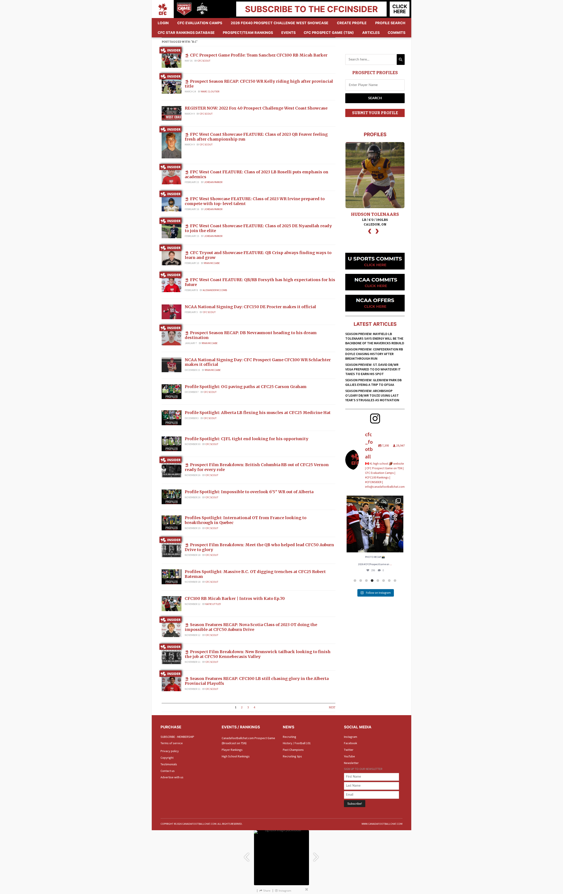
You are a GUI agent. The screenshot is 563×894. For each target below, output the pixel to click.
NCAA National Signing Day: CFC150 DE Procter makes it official (250, 306)
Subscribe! (354, 803)
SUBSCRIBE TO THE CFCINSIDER (311, 9)
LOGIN (163, 23)
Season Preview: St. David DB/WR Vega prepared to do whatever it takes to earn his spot (373, 369)
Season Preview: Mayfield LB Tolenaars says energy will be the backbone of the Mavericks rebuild (374, 338)
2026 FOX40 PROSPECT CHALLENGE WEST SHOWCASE (279, 23)
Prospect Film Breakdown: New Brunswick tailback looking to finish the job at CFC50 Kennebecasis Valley (258, 654)
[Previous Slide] (246, 855)
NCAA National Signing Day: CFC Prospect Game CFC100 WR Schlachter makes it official (258, 362)
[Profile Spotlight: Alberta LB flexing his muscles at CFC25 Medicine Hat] (171, 418)
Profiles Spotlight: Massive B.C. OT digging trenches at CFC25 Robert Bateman (255, 574)
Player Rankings (232, 750)
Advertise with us (172, 777)
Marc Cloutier (210, 91)
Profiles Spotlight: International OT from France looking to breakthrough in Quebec (245, 520)
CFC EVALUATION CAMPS (199, 23)
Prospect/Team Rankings (248, 32)
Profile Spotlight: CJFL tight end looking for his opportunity (246, 438)
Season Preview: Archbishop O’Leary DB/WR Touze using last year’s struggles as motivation (372, 395)
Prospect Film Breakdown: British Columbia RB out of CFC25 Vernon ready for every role (257, 467)
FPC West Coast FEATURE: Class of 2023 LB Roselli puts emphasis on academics (256, 174)
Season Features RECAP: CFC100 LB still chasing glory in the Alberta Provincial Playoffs (257, 681)
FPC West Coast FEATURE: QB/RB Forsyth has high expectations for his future (260, 282)
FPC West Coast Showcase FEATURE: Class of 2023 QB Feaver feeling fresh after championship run (256, 137)
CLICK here (399, 9)
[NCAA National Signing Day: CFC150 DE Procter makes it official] (171, 311)
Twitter (348, 750)
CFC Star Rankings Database (186, 32)
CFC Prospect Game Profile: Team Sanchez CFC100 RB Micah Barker (258, 55)
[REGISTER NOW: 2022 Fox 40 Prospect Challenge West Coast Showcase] (171, 113)
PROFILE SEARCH (390, 23)
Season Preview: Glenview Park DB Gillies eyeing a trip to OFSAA (373, 382)
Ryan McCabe (212, 263)
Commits (396, 32)
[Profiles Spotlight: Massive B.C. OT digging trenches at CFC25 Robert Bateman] (171, 576)
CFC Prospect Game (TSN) (329, 32)
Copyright (167, 758)
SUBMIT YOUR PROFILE (375, 112)
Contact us (168, 771)
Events (288, 32)
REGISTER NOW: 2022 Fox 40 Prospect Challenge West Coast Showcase (256, 108)
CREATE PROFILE (352, 23)
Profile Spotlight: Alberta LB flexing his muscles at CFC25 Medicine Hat (258, 412)
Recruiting (289, 737)
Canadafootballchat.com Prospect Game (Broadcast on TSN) (248, 740)
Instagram (350, 737)
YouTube (349, 756)
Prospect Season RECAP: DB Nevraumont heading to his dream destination (251, 335)
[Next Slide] (316, 855)
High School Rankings (236, 756)
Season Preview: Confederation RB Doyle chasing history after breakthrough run (374, 354)
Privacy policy (170, 751)
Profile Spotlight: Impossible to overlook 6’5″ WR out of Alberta (249, 491)
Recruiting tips (292, 756)
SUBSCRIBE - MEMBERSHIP (177, 737)
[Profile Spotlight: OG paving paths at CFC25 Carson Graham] (171, 391)
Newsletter (351, 763)
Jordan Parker (213, 182)
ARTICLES (371, 32)
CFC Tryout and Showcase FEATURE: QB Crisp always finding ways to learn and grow (258, 255)
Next (332, 707)
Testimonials (169, 764)
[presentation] (369, 230)
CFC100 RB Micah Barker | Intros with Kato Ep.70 (235, 598)
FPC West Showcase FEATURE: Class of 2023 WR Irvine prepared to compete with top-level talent (255, 201)
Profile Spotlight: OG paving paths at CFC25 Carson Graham (246, 386)
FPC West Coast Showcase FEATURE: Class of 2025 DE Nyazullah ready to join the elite (258, 228)
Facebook (350, 743)
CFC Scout (203, 60)
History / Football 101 (297, 743)
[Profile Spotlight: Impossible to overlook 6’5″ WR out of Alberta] (171, 496)
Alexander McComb (215, 290)
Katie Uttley (213, 604)
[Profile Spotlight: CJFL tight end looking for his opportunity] (171, 443)
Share (267, 890)
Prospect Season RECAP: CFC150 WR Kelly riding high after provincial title (259, 84)
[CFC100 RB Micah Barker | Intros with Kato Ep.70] (171, 603)
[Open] (375, 524)
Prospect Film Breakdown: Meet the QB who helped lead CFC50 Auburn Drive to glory (259, 547)
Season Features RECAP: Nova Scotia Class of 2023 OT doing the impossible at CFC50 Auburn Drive (251, 627)
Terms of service (172, 743)
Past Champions (293, 750)
